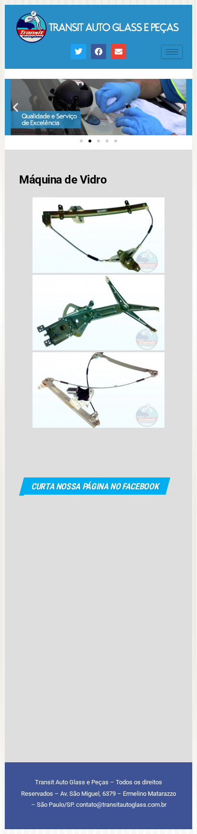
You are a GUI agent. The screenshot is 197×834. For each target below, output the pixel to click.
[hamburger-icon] (172, 52)
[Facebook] (98, 51)
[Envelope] (118, 51)
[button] (16, 107)
